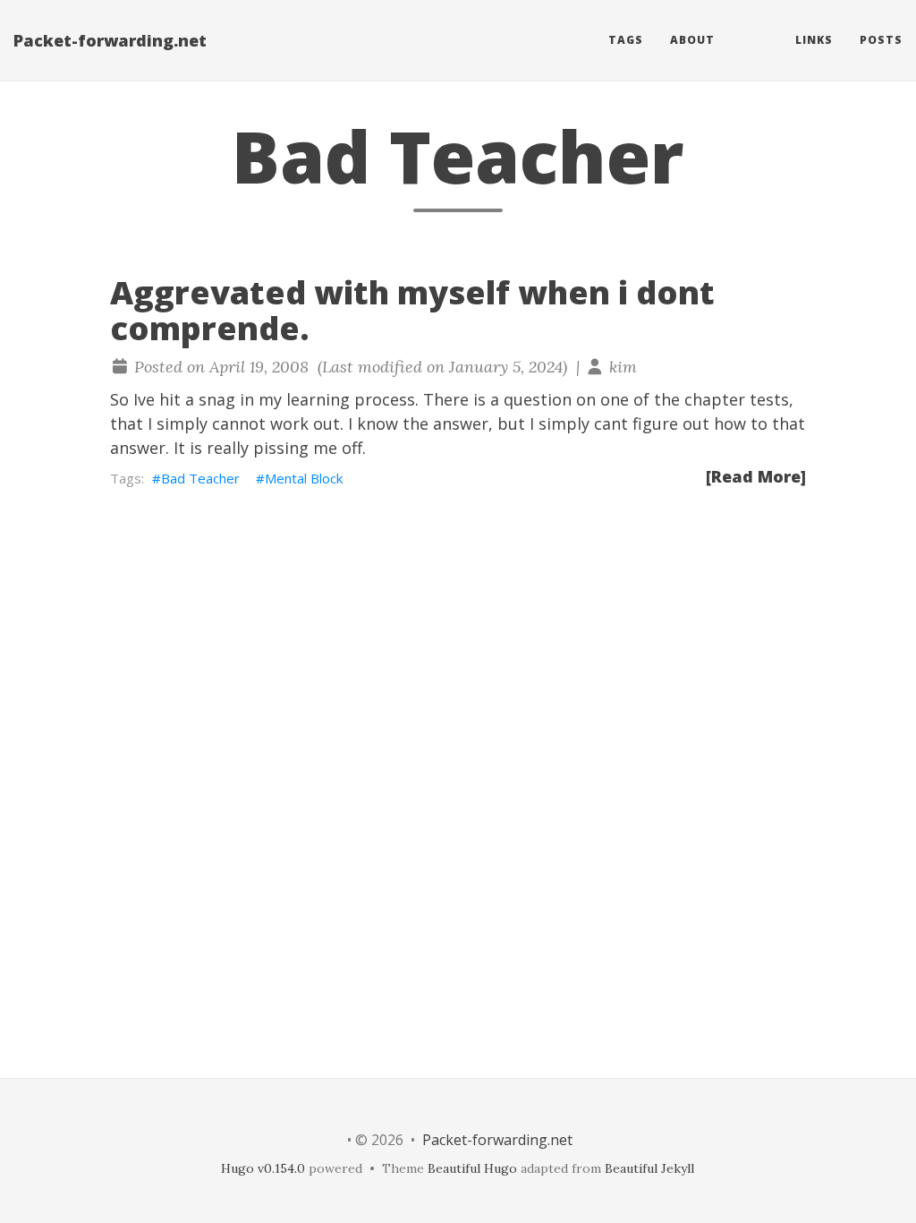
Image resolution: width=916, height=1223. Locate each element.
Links (814, 39)
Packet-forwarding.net (110, 40)
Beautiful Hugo (472, 1168)
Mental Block (304, 478)
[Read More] (756, 476)
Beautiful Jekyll (649, 1168)
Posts (881, 39)
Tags (625, 39)
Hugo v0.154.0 (263, 1168)
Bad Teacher (200, 478)
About (692, 39)
